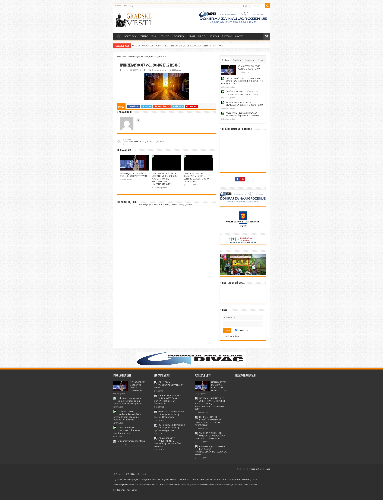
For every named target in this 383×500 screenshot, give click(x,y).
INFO (153, 36)
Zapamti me (242, 330)
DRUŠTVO (165, 36)
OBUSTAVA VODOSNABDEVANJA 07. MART (168, 385)
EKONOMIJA (179, 36)
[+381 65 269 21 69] (250, 6)
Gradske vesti (264, 469)
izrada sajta (129, 495)
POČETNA (119, 36)
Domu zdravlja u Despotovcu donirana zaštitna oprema (126, 430)
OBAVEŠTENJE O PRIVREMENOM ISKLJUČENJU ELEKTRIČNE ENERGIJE (167, 442)
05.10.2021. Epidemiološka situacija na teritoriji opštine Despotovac (169, 428)
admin (125, 70)
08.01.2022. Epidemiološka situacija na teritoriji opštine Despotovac (169, 414)
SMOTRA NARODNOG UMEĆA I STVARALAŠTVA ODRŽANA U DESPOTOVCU (210, 436)
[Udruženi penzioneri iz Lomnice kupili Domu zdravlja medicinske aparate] (114, 398)
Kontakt (118, 6)
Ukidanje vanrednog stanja (131, 441)
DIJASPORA (227, 36)
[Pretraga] (267, 5)
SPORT (192, 36)
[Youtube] (246, 6)
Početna (122, 57)
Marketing (128, 6)
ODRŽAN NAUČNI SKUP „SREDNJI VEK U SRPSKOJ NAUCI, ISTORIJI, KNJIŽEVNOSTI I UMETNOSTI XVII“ (178, 46)
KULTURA (202, 36)
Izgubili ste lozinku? (231, 336)
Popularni (237, 60)
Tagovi (260, 60)
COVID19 (239, 36)
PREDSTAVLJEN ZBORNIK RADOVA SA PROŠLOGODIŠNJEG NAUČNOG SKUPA (211, 450)
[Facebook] (243, 6)
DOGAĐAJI (214, 36)
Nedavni (225, 60)
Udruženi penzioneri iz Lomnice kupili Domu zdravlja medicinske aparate (127, 401)
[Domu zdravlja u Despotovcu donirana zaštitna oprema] (114, 427)
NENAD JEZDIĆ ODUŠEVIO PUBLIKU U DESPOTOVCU (133, 174)
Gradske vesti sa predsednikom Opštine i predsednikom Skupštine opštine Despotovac (127, 415)
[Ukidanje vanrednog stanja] (114, 441)
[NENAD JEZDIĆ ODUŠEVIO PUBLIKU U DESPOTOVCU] (120, 386)
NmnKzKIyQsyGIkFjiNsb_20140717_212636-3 (143, 141)
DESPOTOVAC (130, 36)
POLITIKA (144, 36)
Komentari (249, 60)
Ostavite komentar (159, 70)
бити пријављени (185, 204)
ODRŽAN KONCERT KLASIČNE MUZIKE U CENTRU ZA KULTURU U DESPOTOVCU (196, 177)
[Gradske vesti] (134, 20)
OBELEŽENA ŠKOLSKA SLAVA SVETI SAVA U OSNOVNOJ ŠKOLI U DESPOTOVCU (167, 399)
